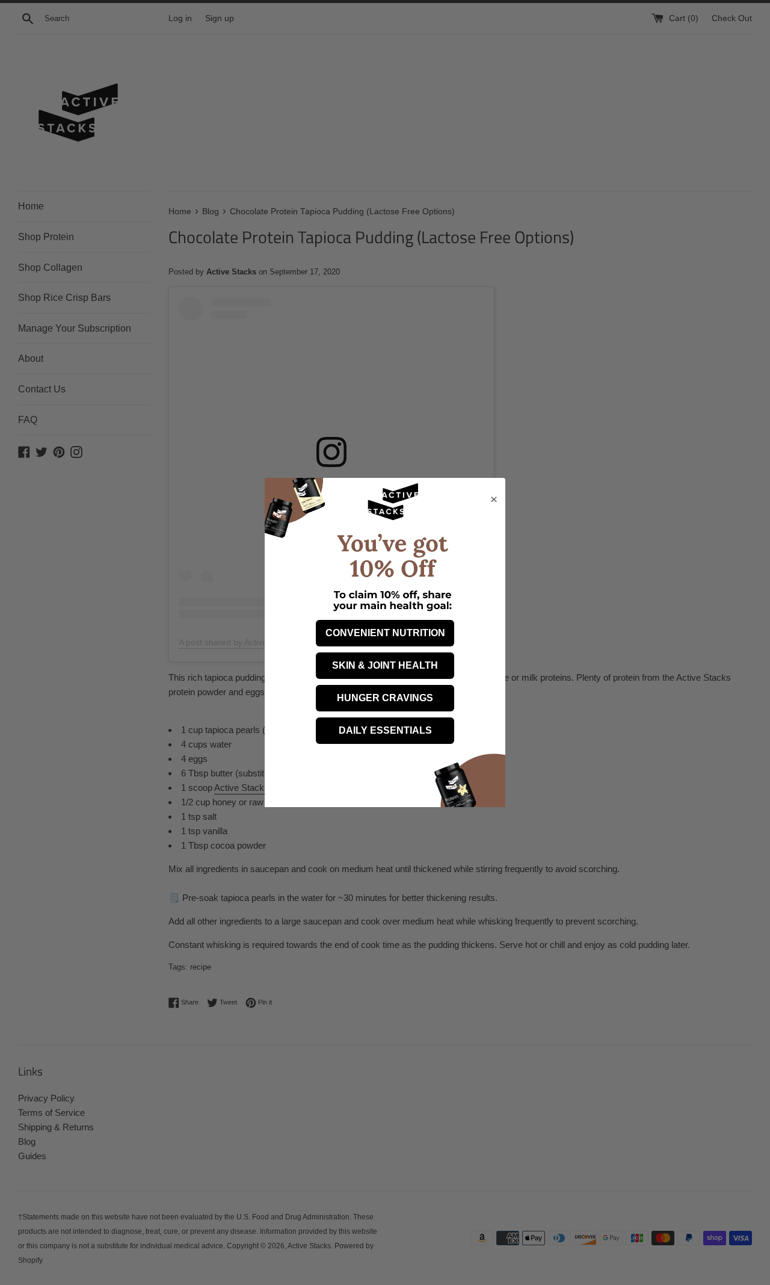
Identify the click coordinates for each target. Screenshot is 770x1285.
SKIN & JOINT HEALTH (385, 665)
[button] (498, 548)
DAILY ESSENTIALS (385, 730)
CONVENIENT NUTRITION (385, 633)
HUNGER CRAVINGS (385, 698)
